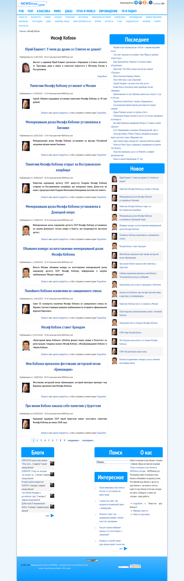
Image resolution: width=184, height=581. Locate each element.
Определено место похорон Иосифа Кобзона (138, 322)
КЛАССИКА (43, 11)
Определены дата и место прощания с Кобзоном (140, 284)
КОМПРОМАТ (120, 17)
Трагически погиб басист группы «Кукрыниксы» (133, 101)
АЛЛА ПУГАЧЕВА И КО (82, 21)
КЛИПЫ (47, 17)
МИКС (57, 11)
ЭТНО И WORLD (85, 11)
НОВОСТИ (23, 17)
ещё (47, 515)
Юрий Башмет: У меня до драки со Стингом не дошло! (63, 49)
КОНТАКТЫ (23, 25)
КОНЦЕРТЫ (36, 17)
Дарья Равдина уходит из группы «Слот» (130, 112)
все (121, 548)
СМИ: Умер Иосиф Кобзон (130, 332)
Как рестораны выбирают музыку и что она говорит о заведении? (110, 531)
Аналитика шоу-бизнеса (53, 568)
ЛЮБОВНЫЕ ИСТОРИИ (101, 17)
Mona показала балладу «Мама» (126, 76)
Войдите (45, 112)
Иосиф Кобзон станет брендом (63, 327)
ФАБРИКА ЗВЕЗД (62, 21)
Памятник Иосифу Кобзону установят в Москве (63, 85)
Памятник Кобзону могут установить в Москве (138, 303)
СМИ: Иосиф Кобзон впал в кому (133, 351)
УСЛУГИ (157, 21)
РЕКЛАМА (146, 21)
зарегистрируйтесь (60, 112)
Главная (22, 31)
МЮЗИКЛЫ (23, 21)
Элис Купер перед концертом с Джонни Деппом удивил (136, 140)
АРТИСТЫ (109, 21)
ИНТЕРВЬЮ (83, 17)
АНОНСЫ (58, 17)
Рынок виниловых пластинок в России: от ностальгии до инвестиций (112, 491)
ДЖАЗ (68, 11)
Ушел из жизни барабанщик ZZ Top (128, 158)
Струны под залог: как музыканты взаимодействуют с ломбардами (111, 504)
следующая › (74, 440)
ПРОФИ (98, 21)
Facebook (157, 3)
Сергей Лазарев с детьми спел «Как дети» (131, 83)
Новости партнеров (141, 514)
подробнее (137, 503)
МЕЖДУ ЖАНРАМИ (154, 17)
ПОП (30, 11)
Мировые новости (140, 510)
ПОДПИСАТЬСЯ (132, 21)
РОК (21, 11)
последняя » (88, 440)
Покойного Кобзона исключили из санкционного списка (63, 290)
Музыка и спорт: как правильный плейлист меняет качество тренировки (111, 517)
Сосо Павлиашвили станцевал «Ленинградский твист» (135, 130)
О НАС (119, 21)
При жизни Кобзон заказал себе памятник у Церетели (63, 405)
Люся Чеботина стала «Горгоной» (127, 79)
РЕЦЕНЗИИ (70, 17)
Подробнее (102, 76)
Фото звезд (66, 568)
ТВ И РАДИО (129, 11)
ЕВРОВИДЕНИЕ (108, 11)
